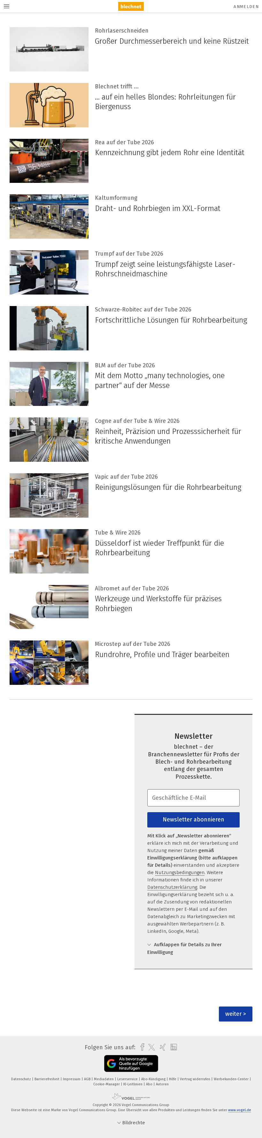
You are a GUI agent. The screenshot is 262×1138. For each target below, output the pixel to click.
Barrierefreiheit (47, 1079)
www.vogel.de (239, 1110)
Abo (149, 1084)
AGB (87, 1079)
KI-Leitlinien (133, 1084)
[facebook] (140, 1047)
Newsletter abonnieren (193, 819)
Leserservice (128, 1079)
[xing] (161, 1047)
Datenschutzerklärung (172, 887)
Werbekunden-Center (232, 1079)
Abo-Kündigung (153, 1079)
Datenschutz (21, 1079)
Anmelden (246, 6)
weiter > (235, 1013)
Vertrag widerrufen (195, 1079)
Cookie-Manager (107, 1084)
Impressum (72, 1079)
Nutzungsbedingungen (179, 872)
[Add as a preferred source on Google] (131, 1063)
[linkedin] (172, 1047)
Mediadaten (104, 1079)
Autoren (162, 1084)
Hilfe (173, 1079)
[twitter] (150, 1047)
